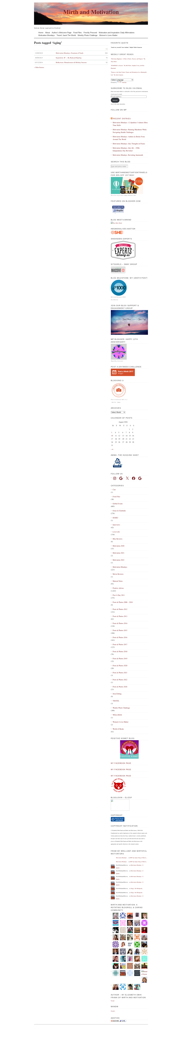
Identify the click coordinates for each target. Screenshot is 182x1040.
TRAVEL (116, 701)
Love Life (116, 532)
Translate (124, 82)
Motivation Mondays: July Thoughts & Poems (129, 143)
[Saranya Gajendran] (136, 937)
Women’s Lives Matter (108, 35)
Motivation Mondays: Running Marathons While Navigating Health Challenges (130, 130)
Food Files (77, 32)
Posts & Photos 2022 (120, 679)
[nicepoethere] (136, 916)
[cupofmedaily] (136, 944)
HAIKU (115, 517)
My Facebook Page (121, 763)
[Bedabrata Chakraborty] (143, 923)
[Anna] (115, 937)
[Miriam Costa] (129, 930)
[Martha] (129, 916)
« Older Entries (39, 67)
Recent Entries (122, 119)
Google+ (113, 1011)
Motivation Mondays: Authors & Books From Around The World (129, 137)
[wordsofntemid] (136, 952)
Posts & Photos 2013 (120, 616)
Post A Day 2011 (119, 595)
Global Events (118, 503)
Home (40, 32)
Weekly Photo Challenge (87, 35)
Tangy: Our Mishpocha (136, 888)
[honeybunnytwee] (129, 959)
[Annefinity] (115, 944)
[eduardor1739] (143, 959)
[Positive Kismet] (129, 758)
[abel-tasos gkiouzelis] (122, 923)
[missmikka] (143, 952)
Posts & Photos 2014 (120, 623)
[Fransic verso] (136, 973)
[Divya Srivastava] (136, 966)
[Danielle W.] (129, 937)
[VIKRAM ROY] (115, 930)
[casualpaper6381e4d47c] (122, 987)
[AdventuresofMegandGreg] (136, 987)
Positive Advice (118, 588)
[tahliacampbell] (129, 987)
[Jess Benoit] (115, 959)
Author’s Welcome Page (61, 32)
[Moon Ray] (143, 930)
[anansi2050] (115, 973)
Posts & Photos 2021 (120, 672)
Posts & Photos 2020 (120, 665)
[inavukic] (143, 980)
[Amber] (136, 959)
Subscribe (115, 100)
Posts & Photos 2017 (120, 644)
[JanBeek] (122, 937)
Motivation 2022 (118, 560)
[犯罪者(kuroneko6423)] (115, 966)
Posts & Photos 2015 (120, 630)
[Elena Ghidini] (129, 966)
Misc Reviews (117, 539)
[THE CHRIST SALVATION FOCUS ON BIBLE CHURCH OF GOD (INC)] (115, 952)
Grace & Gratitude (119, 510)
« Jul (112, 449)
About (47, 32)
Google (112, 1001)
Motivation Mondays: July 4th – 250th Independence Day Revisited (126, 149)
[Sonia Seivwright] (122, 944)
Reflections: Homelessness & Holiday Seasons (71, 62)
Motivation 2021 (118, 553)
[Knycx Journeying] (129, 944)
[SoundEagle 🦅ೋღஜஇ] (115, 923)
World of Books (118, 729)
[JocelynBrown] (115, 987)
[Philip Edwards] (129, 923)
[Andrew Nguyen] (122, 952)
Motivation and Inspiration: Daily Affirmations (116, 32)
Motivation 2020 (118, 546)
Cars (114, 489)
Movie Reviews (118, 574)
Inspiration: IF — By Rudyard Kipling (71, 58)
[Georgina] (122, 966)
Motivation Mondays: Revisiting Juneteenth (128, 155)
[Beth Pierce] (115, 916)
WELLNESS (117, 715)
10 (112, 435)
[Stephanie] (136, 923)
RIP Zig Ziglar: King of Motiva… (138, 858)
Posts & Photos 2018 (120, 651)
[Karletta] (129, 973)
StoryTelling (117, 694)
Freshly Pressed (90, 32)
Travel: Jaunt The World (66, 35)
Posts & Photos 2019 (120, 658)
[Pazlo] (143, 944)
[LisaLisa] (122, 916)
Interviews (116, 525)
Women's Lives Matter (120, 722)
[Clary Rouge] (143, 937)
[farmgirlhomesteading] (143, 966)
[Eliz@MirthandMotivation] (122, 973)
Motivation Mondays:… (122, 858)
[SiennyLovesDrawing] (136, 930)
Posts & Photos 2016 (120, 637)
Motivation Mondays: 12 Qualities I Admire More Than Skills (130, 123)
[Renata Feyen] (143, 973)
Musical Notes (118, 581)
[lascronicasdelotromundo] (122, 959)
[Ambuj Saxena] (122, 930)
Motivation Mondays (46, 35)
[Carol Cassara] (143, 916)
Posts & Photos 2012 (120, 609)
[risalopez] (129, 952)
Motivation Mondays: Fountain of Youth (71, 53)
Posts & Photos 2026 (120, 686)
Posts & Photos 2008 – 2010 (123, 602)
